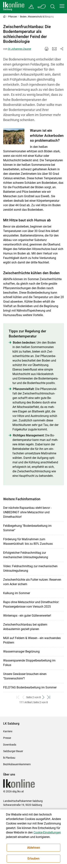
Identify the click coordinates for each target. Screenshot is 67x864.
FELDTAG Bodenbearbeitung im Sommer (30, 687)
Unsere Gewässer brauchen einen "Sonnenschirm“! (25, 676)
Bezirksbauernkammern (17, 764)
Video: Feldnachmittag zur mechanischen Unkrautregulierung (30, 568)
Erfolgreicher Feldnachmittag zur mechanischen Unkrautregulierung (25, 555)
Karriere (7, 731)
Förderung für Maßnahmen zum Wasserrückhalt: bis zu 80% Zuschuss (28, 541)
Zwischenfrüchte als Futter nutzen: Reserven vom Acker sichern (32, 582)
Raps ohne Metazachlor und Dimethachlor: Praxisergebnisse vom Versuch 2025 (31, 604)
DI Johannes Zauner (19, 48)
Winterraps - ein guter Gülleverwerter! (27, 615)
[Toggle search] (52, 6)
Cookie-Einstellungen (47, 832)
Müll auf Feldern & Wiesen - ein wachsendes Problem (32, 640)
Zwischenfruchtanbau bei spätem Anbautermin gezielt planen (25, 627)
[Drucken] (46, 49)
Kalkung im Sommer (16, 593)
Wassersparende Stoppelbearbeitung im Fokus (29, 663)
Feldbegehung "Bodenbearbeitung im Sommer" (27, 528)
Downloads (9, 744)
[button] (62, 6)
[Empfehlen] (54, 49)
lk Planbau (9, 757)
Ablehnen (33, 847)
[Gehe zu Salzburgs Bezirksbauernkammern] (31, 6)
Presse (7, 737)
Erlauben (33, 858)
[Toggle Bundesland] (42, 6)
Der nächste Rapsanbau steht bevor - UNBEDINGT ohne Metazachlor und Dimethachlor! (27, 512)
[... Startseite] (13, 6)
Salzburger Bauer (13, 751)
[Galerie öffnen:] (13, 136)
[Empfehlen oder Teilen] (62, 49)
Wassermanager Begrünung (21, 651)
